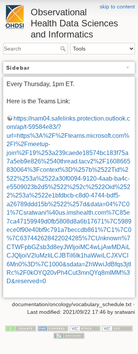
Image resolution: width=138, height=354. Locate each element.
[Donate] (20, 328)
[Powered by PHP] (53, 328)
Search (63, 48)
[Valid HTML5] (85, 328)
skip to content (117, 6)
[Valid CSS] (117, 328)
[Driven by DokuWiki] (69, 335)
